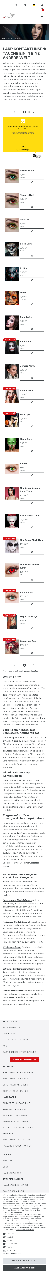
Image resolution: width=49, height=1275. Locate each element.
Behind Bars (26, 341)
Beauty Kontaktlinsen (15, 1085)
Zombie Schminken (13, 1191)
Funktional (11, 1250)
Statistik (10, 1237)
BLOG (6, 1167)
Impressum (38, 1225)
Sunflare (24, 219)
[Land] (34, 5)
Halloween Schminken (16, 1185)
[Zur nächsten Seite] (41, 112)
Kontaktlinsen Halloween (18, 1073)
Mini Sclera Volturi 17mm (29, 566)
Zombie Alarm (27, 366)
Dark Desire (26, 317)
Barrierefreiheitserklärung (19, 1052)
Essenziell (11, 1234)
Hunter (23, 463)
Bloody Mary (26, 390)
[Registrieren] (25, 5)
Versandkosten (31, 671)
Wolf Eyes (25, 415)
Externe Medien (13, 1244)
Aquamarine (26, 592)
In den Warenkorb (32, 182)
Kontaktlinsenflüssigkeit (17, 1140)
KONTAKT (7, 1161)
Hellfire (24, 268)
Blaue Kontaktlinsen (15, 1115)
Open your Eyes (28, 641)
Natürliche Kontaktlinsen (18, 1128)
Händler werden (12, 1173)
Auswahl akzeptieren (24, 1261)
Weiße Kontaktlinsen (15, 1122)
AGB (5, 1046)
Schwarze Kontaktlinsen (17, 1103)
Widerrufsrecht (12, 1027)
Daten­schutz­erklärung (25, 1229)
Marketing (11, 1240)
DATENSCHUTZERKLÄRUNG (16, 1040)
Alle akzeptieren (25, 1268)
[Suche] (42, 5)
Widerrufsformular (25, 1059)
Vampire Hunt (27, 195)
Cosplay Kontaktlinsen (16, 1091)
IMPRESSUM (9, 1034)
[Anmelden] (16, 5)
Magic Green (26, 439)
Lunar (23, 293)
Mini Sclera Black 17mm (32, 540)
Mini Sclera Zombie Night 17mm (30, 489)
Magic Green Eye (28, 617)
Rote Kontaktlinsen (14, 1109)
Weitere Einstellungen (12, 1254)
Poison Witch (27, 170)
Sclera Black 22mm (30, 516)
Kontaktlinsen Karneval (17, 1079)
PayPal (9, 1247)
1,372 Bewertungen (22, 150)
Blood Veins (26, 244)
